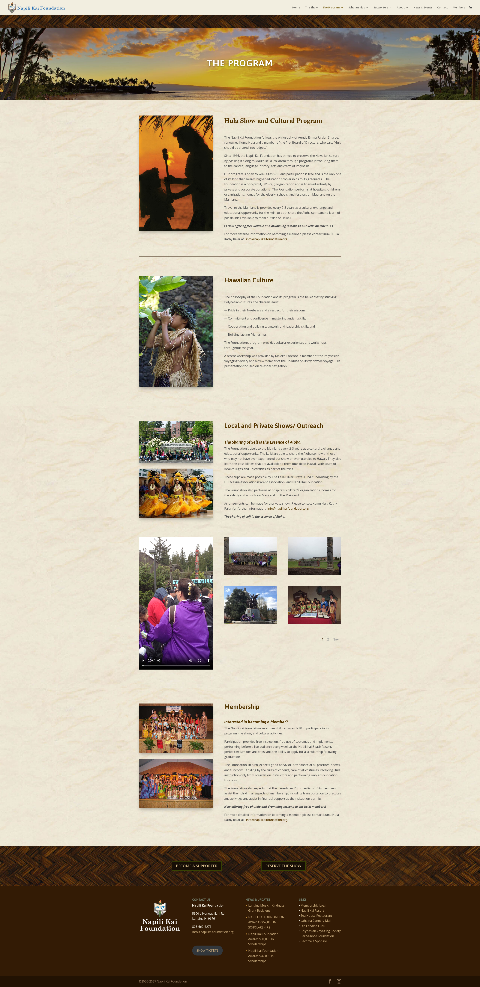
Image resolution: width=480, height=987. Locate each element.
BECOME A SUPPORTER (197, 865)
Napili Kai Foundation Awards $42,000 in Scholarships (263, 956)
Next (336, 639)
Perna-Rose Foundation (317, 936)
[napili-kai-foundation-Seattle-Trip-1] (314, 623)
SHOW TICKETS (207, 950)
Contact (442, 7)
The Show (311, 7)
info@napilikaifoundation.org (266, 239)
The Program (331, 7)
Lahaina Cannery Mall (316, 921)
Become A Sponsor (314, 941)
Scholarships (356, 7)
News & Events (422, 7)
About (401, 7)
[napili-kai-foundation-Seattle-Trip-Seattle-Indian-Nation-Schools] (314, 574)
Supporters (381, 7)
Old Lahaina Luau (313, 926)
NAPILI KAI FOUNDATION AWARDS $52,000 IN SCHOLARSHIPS (266, 922)
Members (459, 7)
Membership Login (314, 905)
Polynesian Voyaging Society (321, 931)
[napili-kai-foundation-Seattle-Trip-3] (250, 623)
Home (296, 7)
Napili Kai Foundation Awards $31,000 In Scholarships (263, 939)
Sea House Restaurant (316, 916)
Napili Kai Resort (312, 910)
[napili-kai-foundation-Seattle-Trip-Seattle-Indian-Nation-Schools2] (250, 574)
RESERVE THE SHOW (283, 865)
